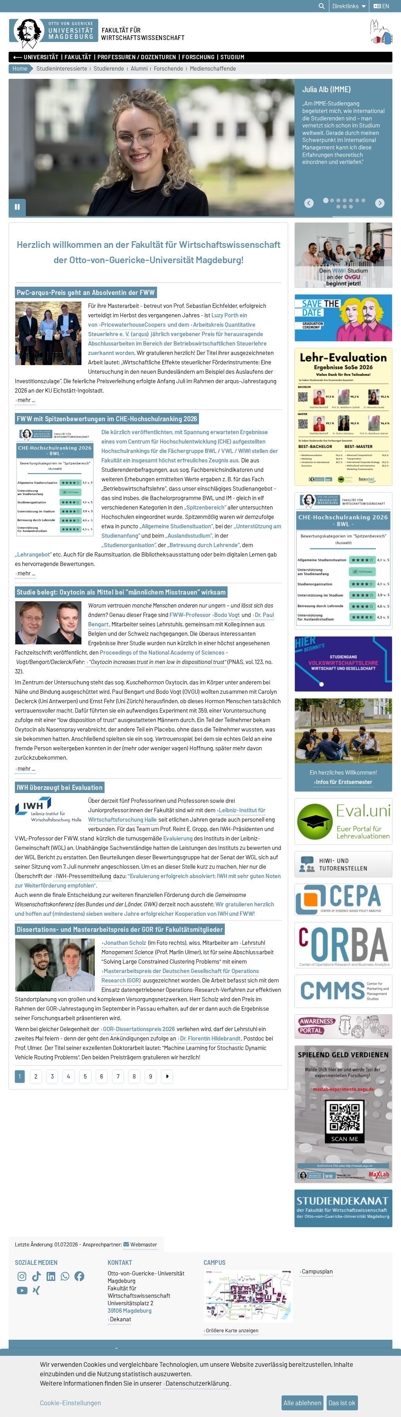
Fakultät (78, 57)
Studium (232, 57)
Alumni (139, 68)
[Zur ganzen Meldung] (48, 363)
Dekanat (120, 1319)
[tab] (326, 200)
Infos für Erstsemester (344, 782)
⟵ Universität (35, 57)
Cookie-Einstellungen (70, 1402)
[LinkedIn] (51, 1277)
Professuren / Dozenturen (137, 57)
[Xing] (36, 1291)
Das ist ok (342, 1402)
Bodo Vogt (227, 615)
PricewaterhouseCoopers (133, 324)
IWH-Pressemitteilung (83, 876)
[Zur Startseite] (373, 42)
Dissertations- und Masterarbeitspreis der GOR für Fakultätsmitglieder (120, 929)
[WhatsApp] (65, 1277)
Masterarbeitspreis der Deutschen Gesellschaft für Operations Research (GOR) (180, 975)
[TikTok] (36, 1277)
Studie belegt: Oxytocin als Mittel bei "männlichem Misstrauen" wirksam (121, 592)
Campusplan (317, 1271)
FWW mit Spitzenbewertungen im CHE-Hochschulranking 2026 (107, 418)
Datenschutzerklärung (197, 1383)
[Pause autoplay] (17, 207)
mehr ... (26, 400)
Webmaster (143, 1244)
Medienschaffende (213, 68)
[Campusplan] (248, 1321)
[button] (309, 203)
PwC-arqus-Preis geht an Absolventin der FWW (86, 292)
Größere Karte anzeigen (232, 1330)
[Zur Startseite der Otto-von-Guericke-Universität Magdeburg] (54, 34)
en (385, 6)
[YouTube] (22, 1291)
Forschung (198, 57)
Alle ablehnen (303, 1402)
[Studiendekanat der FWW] (343, 1208)
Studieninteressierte (61, 68)
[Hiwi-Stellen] (343, 864)
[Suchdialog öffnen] (322, 6)
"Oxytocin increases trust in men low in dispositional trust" (157, 662)
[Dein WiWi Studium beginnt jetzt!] (343, 255)
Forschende (168, 68)
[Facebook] (79, 1277)
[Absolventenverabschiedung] (343, 318)
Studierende (109, 68)
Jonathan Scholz (125, 943)
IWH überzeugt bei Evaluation (60, 787)
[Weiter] (167, 1076)
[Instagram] (22, 1277)
